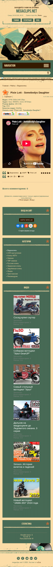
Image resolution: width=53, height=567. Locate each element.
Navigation (9, 65)
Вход (37, 20)
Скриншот (8, 97)
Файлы (12, 86)
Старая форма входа (26, 231)
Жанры (10, 271)
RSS (45, 16)
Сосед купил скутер (24, 317)
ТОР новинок (12, 261)
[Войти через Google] (31, 226)
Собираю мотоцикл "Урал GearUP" (24, 352)
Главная (16, 20)
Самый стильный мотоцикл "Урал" (23, 388)
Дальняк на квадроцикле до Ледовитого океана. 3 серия (25, 427)
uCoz (39, 562)
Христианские (12, 274)
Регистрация (28, 20)
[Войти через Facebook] (22, 226)
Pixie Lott (33, 173)
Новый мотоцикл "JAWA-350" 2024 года (26, 501)
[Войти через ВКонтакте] (18, 226)
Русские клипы (13, 263)
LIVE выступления (14, 253)
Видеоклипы (21, 86)
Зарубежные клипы (14, 269)
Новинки (10, 258)
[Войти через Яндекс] (26, 226)
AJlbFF (24, 173)
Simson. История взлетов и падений (24, 465)
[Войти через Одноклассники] (35, 226)
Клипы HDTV (12, 256)
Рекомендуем (12, 276)
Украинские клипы (14, 266)
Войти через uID (26, 220)
